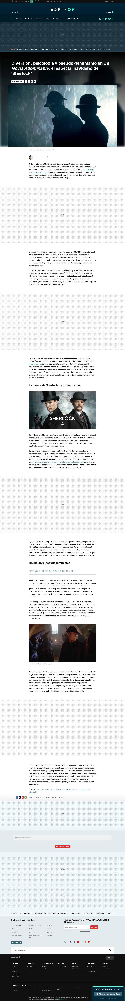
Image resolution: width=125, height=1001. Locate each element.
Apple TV (14, 932)
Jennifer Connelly (74, 49)
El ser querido (45, 49)
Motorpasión (75, 966)
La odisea (32, 932)
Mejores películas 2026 (40, 913)
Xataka (13, 966)
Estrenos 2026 (52, 913)
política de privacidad (85, 931)
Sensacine (44, 966)
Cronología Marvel (99, 913)
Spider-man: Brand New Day (35, 936)
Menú (16, 12)
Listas (48, 929)
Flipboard (106, 19)
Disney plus (50, 925)
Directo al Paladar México (61, 988)
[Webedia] (17, 957)
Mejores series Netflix (76, 913)
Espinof (62, 9)
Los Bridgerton (63, 49)
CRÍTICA (19, 19)
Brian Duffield (106, 49)
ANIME (47, 19)
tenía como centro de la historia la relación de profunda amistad (59, 462)
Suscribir (94, 927)
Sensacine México (46, 988)
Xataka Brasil (15, 990)
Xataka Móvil (15, 969)
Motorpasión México (77, 988)
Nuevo (108, 12)
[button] (41, 157)
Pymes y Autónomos (107, 969)
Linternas (49, 935)
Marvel (26, 49)
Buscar (110, 950)
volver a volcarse (35, 364)
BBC (49, 797)
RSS (85, 941)
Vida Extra (29, 969)
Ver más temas (16, 942)
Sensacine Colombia (47, 990)
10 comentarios (18, 81)
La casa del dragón (17, 935)
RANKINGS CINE (58, 19)
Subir (108, 958)
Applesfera (14, 971)
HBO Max (49, 932)
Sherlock (62, 797)
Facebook (103, 19)
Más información (62, 999)
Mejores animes (88, 913)
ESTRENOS (28, 19)
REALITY (38, 19)
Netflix (99, 49)
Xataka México (15, 988)
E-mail (35, 81)
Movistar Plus (15, 929)
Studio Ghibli (84, 49)
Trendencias (90, 966)
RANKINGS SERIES (72, 19)
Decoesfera (89, 969)
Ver (63, 846)
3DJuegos (29, 966)
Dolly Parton (54, 49)
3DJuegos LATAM (31, 988)
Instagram (100, 19)
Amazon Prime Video (35, 925)
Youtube (109, 19)
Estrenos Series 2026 (63, 913)
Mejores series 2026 (27, 913)
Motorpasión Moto (76, 969)
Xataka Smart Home (17, 974)
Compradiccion (91, 971)
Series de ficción (39, 797)
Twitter (113, 19)
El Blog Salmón (105, 966)
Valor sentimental (34, 49)
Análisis (55, 797)
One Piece (92, 49)
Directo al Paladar (61, 966)
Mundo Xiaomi (15, 976)
